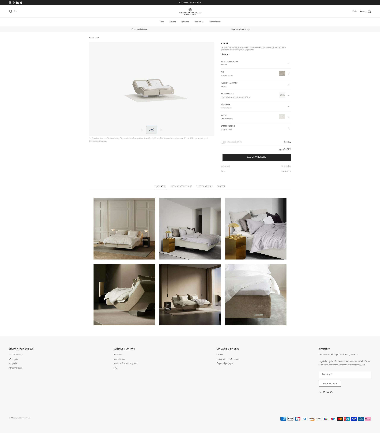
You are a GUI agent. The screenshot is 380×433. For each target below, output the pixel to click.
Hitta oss (185, 22)
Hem (90, 38)
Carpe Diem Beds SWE (22, 418)
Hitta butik (118, 355)
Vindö (97, 38)
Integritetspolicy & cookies (228, 359)
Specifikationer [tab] (204, 186)
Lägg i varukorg (256, 157)
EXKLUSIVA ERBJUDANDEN (190, 2)
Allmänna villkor (15, 368)
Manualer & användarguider (125, 363)
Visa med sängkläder (235, 142)
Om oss (173, 22)
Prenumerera (330, 383)
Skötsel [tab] (221, 186)
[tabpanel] (190, 260)
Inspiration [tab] (160, 186)
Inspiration (199, 22)
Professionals (215, 22)
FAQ (115, 368)
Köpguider (13, 363)
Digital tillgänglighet (225, 363)
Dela (289, 142)
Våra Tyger (13, 359)
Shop (162, 22)
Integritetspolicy (358, 365)
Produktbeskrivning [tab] (181, 186)
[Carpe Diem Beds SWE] (190, 11)
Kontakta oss (119, 359)
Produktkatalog (15, 355)
